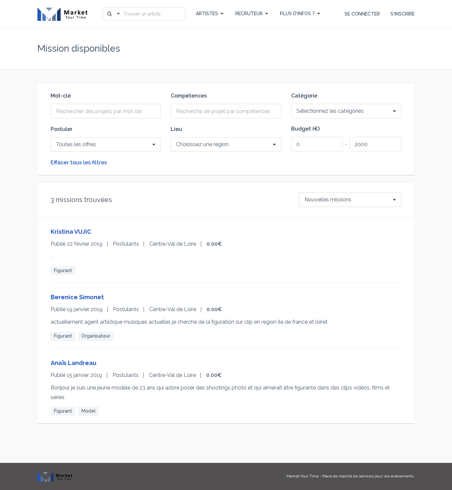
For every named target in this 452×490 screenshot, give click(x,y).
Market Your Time (303, 476)
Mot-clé (61, 96)
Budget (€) (305, 129)
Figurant (63, 270)
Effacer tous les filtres (79, 162)
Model (88, 411)
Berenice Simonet (77, 297)
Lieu (176, 129)
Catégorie (304, 96)
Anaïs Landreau (73, 362)
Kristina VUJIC (71, 231)
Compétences (189, 96)
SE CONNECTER (362, 14)
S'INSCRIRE (402, 14)
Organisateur (95, 336)
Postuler (61, 129)
